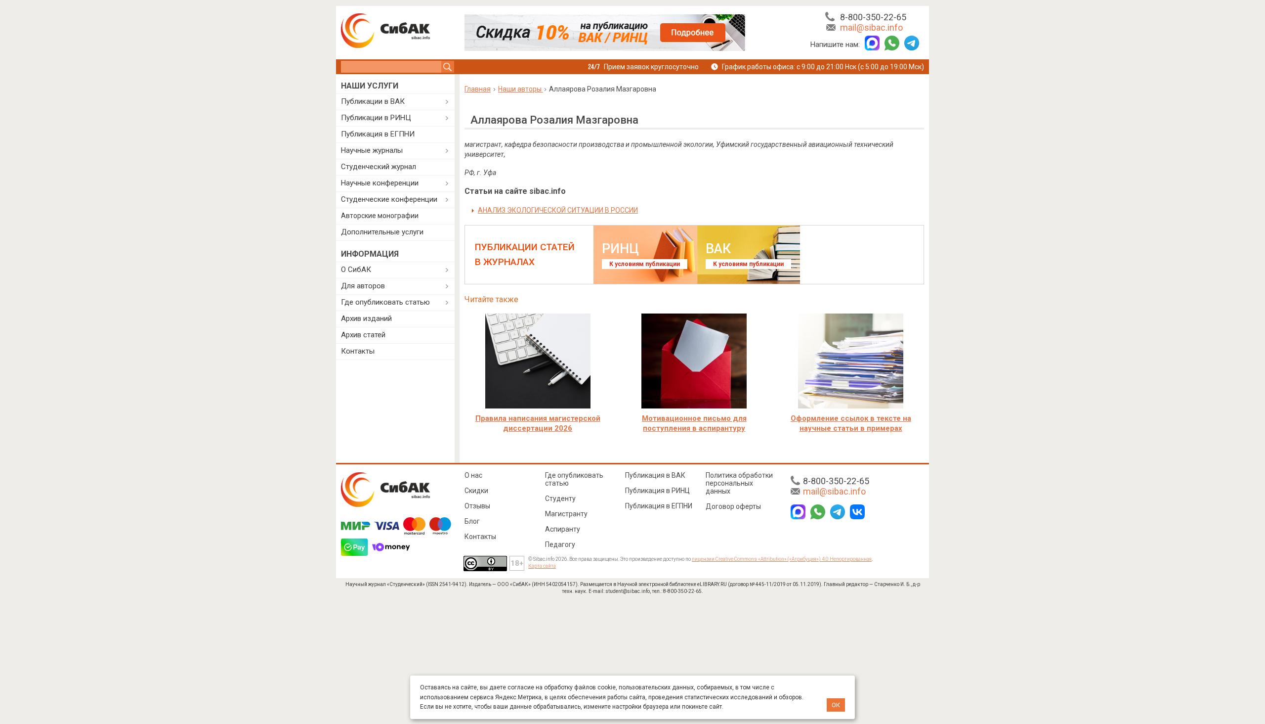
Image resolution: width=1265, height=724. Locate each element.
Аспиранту (562, 529)
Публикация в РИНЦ (657, 491)
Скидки (476, 491)
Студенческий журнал (378, 166)
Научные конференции (380, 183)
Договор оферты (733, 506)
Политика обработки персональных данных (739, 483)
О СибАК (356, 269)
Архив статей (363, 334)
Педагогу (560, 544)
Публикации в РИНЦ (376, 117)
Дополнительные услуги (382, 231)
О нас (473, 475)
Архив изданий (366, 318)
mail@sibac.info (871, 27)
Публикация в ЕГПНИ (378, 134)
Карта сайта (542, 566)
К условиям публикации (644, 264)
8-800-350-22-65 (873, 17)
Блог (472, 521)
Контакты (358, 351)
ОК (836, 705)
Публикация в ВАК (655, 475)
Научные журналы (372, 150)
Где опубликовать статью (385, 302)
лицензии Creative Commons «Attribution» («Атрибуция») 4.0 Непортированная (782, 559)
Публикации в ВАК (373, 101)
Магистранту (566, 514)
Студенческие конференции (389, 199)
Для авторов (363, 285)
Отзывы (477, 506)
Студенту (560, 498)
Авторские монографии (380, 216)
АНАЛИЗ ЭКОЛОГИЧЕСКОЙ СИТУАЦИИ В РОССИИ (558, 210)
